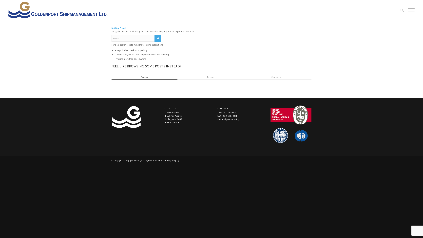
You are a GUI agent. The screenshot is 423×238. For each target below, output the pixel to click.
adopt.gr (175, 160)
